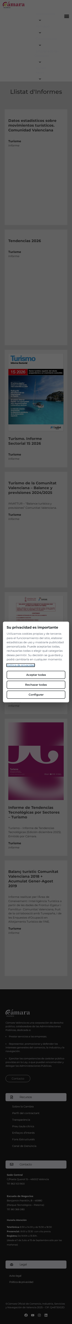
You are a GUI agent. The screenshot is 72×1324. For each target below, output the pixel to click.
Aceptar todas (36, 674)
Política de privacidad (21, 665)
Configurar (36, 694)
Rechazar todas (36, 684)
